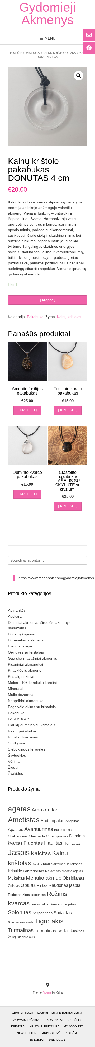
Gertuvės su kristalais (26, 652)
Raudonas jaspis (64, 885)
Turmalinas (21, 930)
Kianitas (37, 864)
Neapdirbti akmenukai (26, 701)
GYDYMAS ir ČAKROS (27, 1019)
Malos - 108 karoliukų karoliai (32, 682)
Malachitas (53, 871)
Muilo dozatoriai (21, 695)
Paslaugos (56, 1039)
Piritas (42, 885)
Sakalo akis (40, 904)
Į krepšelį (47, 300)
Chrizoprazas (57, 836)
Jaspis (19, 852)
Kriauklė (15, 871)
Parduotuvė (50, 1033)
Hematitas (72, 843)
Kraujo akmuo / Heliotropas (62, 864)
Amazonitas (45, 809)
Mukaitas (16, 878)
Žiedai (13, 767)
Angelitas (72, 821)
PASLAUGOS (19, 719)
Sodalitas (63, 912)
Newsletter (26, 1033)
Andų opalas (52, 820)
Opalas (28, 885)
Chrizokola (37, 836)
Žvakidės (15, 773)
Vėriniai (14, 761)
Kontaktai (55, 1019)
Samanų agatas (63, 904)
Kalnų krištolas (69, 317)
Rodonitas (38, 895)
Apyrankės (17, 610)
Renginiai (36, 1039)
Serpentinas (42, 913)
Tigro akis (49, 921)
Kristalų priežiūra (44, 1026)
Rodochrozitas (19, 895)
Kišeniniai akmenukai (25, 664)
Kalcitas (41, 853)
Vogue (47, 992)
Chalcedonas (18, 836)
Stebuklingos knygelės (26, 749)
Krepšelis (74, 1019)
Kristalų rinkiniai (21, 676)
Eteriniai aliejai (20, 646)
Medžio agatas (72, 871)
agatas (19, 809)
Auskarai (15, 616)
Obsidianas (74, 878)
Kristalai (18, 1026)
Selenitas (19, 912)
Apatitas (15, 829)
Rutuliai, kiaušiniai (23, 737)
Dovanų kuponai (21, 634)
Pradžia (16, 53)
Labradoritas (33, 871)
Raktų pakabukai (22, 731)
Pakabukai (32, 53)
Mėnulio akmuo (43, 878)
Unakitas (77, 931)
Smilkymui (16, 743)
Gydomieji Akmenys (47, 13)
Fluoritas (33, 843)
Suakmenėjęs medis (21, 922)
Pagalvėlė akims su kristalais (32, 707)
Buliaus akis (63, 830)
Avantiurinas (38, 829)
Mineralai (15, 688)
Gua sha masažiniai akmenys (32, 658)
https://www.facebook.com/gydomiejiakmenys (56, 578)
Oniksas (14, 886)
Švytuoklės (17, 755)
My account (73, 1026)
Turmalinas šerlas (52, 930)
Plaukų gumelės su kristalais (31, 725)
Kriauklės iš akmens (24, 670)
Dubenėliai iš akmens (26, 640)
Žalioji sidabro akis (21, 937)
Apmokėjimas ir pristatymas (59, 1013)
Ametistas (24, 820)
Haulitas (53, 843)
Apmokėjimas (22, 1013)
